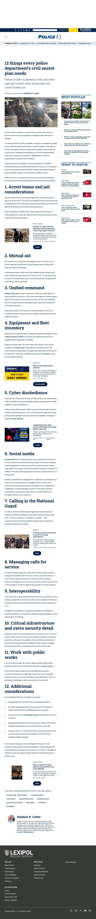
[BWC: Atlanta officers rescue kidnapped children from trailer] (87, 219)
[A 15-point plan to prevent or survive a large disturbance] (17, 541)
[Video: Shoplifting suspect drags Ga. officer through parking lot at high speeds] (87, 182)
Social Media (10, 806)
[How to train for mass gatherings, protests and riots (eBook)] (17, 773)
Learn (37, 247)
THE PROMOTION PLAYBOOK (46, 43)
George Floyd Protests (26, 799)
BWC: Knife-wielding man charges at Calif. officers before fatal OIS (70, 196)
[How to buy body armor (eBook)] (17, 373)
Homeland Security (43, 799)
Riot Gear (36, 530)
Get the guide (40, 384)
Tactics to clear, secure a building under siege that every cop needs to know (44, 228)
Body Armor (36, 363)
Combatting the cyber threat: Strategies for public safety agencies (45, 427)
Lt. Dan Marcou (52, 241)
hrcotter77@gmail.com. (25, 832)
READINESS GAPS (85, 43)
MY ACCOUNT (73, 30)
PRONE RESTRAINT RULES (67, 43)
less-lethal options (31, 715)
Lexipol (17, 911)
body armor (20, 348)
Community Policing (37, 795)
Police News (42, 802)
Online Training (37, 762)
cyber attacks (17, 419)
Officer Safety (30, 802)
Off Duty (63, 170)
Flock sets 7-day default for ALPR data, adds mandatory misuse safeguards (77, 144)
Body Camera (65, 180)
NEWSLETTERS (64, 30)
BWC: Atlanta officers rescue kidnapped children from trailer (70, 221)
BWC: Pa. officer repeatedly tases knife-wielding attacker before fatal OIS (77, 137)
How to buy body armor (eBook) (43, 366)
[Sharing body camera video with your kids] (87, 171)
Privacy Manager (70, 862)
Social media (10, 459)
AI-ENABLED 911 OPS (27, 43)
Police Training (37, 224)
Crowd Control (10, 799)
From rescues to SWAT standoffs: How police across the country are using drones (77, 122)
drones (46, 354)
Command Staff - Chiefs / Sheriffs (16, 795)
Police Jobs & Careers (68, 205)
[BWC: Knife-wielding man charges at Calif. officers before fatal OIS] (87, 194)
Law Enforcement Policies (14, 802)
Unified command (11, 294)
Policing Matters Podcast (50, 438)
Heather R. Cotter (31, 93)
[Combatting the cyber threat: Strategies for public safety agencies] (17, 435)
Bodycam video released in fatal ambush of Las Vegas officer (77, 130)
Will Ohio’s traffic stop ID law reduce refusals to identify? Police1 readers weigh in (76, 152)
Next (37, 553)
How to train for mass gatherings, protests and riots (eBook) (43, 767)
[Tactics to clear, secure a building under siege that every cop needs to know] (17, 235)
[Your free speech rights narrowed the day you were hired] (87, 207)
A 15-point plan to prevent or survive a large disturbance (44, 535)
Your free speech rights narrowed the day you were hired (70, 209)
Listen (37, 445)
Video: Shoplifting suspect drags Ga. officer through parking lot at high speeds (70, 184)
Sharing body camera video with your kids (70, 172)
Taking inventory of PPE (14, 337)
